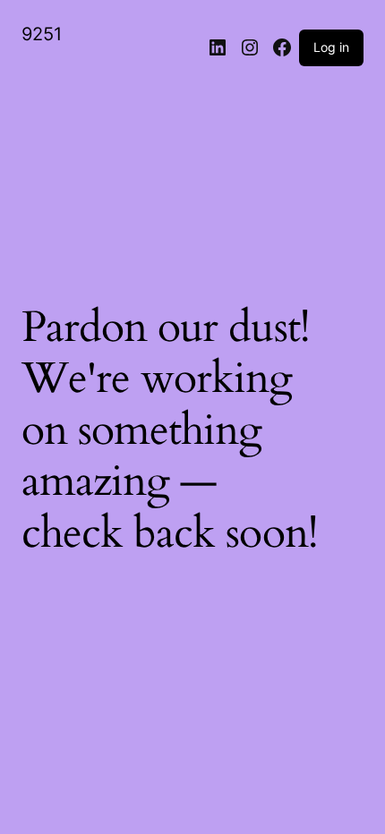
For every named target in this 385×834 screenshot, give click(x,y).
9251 (41, 34)
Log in (331, 47)
